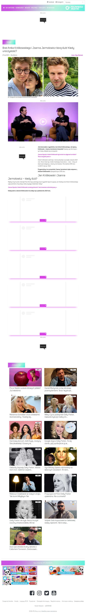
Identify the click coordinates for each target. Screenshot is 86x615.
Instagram (60, 2)
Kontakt (16, 601)
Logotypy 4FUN (24, 601)
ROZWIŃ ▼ (43, 220)
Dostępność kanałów (8, 601)
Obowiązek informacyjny (43, 601)
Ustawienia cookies (79, 601)
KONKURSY (20, 8)
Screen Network (39, 606)
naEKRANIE (48, 606)
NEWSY (27, 8)
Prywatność (32, 601)
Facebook (51, 2)
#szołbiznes (14, 55)
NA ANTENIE (10, 8)
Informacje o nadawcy (67, 601)
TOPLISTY (42, 8)
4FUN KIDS (50, 8)
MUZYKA (34, 8)
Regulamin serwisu (55, 601)
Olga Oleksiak (79, 55)
